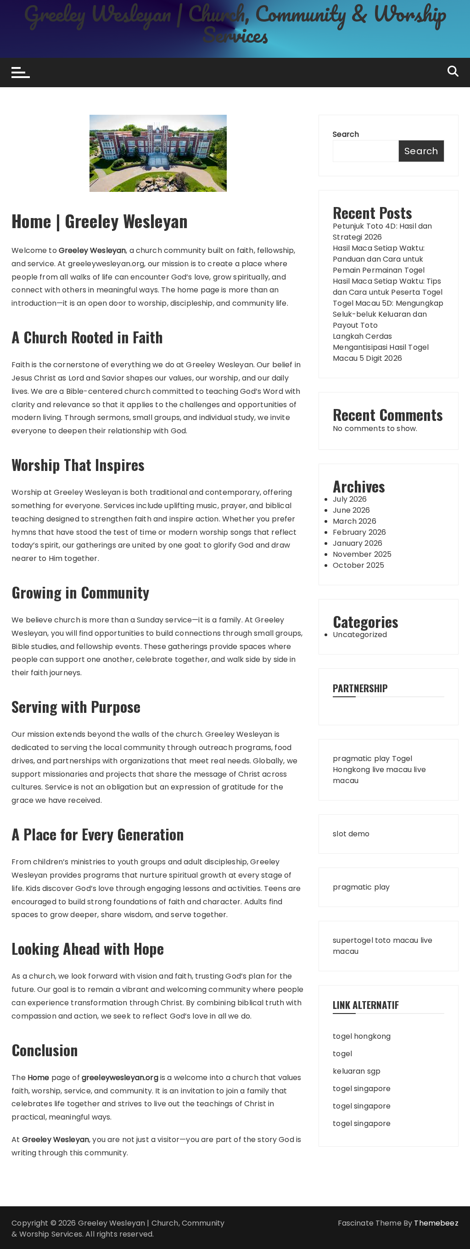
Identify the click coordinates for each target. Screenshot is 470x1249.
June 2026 (351, 510)
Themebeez (436, 1223)
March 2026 (354, 521)
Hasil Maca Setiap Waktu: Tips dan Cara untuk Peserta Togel (387, 286)
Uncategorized (360, 634)
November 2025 (362, 554)
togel (342, 1053)
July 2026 (350, 499)
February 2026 (359, 532)
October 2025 (358, 565)
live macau (392, 769)
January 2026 (357, 543)
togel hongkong (362, 1036)
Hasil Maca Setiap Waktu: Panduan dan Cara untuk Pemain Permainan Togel (379, 259)
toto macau (397, 940)
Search (346, 134)
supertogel (353, 940)
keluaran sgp (356, 1071)
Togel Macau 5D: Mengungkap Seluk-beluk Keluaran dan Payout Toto (388, 314)
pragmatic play (361, 758)
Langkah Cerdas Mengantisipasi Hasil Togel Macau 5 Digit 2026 (381, 347)
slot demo (351, 834)
